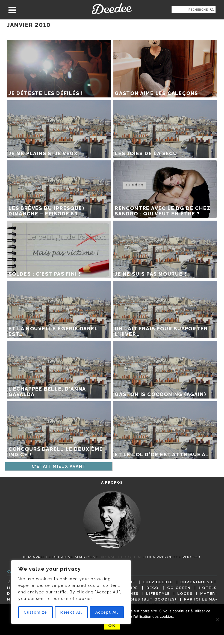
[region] (71, 592)
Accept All (106, 612)
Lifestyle (158, 593)
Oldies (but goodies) (150, 599)
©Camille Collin (121, 557)
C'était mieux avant (59, 466)
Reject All (71, 612)
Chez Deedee (158, 582)
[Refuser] (217, 619)
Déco (152, 587)
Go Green (179, 587)
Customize (35, 612)
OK (112, 625)
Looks (185, 593)
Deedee (112, 8)
